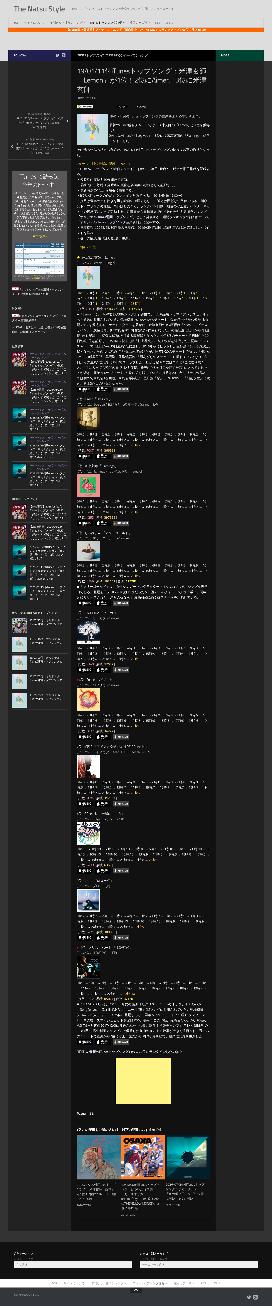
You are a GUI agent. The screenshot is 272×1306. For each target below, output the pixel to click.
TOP (16, 22)
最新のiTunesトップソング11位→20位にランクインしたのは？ (135, 1052)
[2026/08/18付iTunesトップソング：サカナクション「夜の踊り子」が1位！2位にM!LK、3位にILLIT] (19, 470)
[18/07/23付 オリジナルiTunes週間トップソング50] (19, 625)
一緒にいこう (111, 814)
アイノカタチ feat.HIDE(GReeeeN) (121, 747)
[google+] (63, 55)
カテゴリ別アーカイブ (154, 1259)
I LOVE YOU (124, 948)
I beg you (103, 399)
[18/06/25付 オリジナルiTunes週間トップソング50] (19, 700)
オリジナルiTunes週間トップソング (106, 217)
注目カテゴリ (138, 22)
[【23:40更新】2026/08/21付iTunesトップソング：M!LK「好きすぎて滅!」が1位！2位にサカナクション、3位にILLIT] (19, 387)
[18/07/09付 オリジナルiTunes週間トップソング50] (19, 662)
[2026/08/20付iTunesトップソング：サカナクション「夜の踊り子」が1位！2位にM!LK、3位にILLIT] (19, 415)
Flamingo (108, 466)
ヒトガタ (110, 613)
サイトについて (34, 22)
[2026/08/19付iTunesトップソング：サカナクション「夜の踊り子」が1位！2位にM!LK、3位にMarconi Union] (19, 443)
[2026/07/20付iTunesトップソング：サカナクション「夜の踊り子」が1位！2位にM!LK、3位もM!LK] (188, 1157)
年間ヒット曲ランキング (66, 22)
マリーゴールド (116, 533)
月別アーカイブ (23, 1259)
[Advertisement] (136, 40)
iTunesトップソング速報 (106, 22)
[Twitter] (57, 55)
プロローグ (101, 881)
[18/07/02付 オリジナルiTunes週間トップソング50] (19, 681)
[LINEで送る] (85, 106)
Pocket (141, 106)
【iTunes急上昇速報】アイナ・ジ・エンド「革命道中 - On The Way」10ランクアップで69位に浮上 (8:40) (136, 29)
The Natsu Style (39, 9)
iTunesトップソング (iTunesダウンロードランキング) (113, 55)
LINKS (169, 22)
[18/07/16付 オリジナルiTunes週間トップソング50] (19, 644)
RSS (157, 22)
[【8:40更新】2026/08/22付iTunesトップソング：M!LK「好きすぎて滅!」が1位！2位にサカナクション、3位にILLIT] (19, 359)
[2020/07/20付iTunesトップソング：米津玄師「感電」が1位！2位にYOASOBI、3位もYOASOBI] (99, 1157)
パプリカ (106, 680)
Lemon (110, 258)
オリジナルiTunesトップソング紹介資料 (109, 222)
